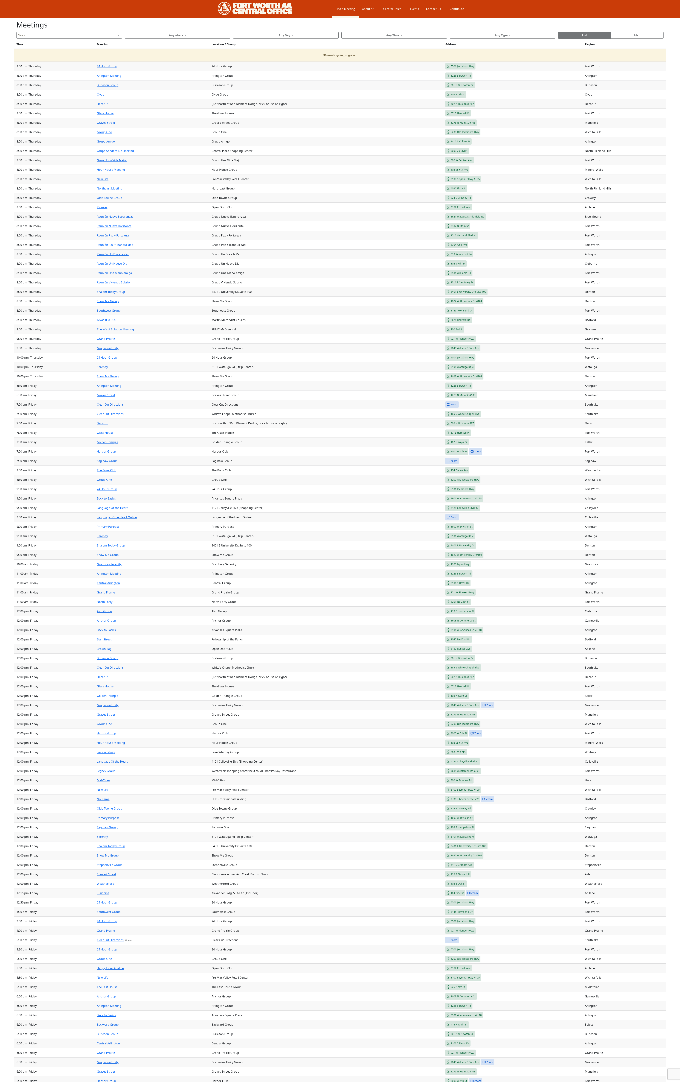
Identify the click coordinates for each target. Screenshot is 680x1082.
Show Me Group (108, 301)
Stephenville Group (110, 865)
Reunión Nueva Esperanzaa (115, 217)
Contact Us (433, 9)
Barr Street (104, 639)
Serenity (102, 367)
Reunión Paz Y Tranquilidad (115, 245)
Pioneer (102, 207)
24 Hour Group (107, 66)
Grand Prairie (106, 339)
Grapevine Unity (107, 348)
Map (637, 35)
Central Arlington (108, 583)
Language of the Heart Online (117, 517)
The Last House (107, 987)
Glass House (105, 113)
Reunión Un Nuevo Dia (112, 264)
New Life (102, 179)
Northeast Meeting (109, 188)
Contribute (457, 9)
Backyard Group (108, 1025)
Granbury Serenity (109, 564)
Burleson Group (107, 85)
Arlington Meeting (109, 76)
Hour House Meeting (111, 170)
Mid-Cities (103, 780)
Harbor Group (106, 451)
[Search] (118, 35)
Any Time (392, 35)
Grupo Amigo (106, 141)
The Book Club (106, 470)
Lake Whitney (106, 752)
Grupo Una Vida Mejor (112, 160)
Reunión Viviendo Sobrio (113, 282)
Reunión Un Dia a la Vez (113, 254)
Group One (104, 132)
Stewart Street (106, 874)
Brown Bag (104, 649)
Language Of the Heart (112, 508)
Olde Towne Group (109, 198)
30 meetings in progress (339, 55)
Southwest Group (109, 311)
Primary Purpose (108, 527)
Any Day (284, 35)
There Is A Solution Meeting (115, 329)
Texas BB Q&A (106, 320)
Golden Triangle (107, 442)
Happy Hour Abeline (110, 968)
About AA (368, 9)
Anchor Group (106, 621)
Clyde (100, 94)
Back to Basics (106, 498)
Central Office (392, 9)
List (584, 35)
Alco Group (104, 611)
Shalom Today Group (111, 292)
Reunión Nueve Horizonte (114, 226)
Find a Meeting (345, 9)
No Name (103, 799)
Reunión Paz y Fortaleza (113, 235)
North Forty (104, 602)
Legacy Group (106, 771)
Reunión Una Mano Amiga (114, 273)
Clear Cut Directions (110, 404)
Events (414, 9)
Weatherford (105, 884)
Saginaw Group (107, 461)
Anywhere (176, 35)
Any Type (501, 35)
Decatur (102, 104)
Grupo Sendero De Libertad (115, 151)
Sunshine (103, 893)
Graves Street (106, 123)
